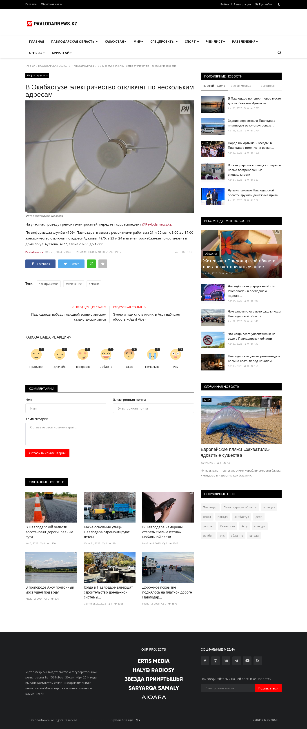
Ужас (129, 367)
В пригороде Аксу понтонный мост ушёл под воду (49, 589)
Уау (175, 367)
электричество (48, 284)
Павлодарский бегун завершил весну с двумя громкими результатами (240, 452)
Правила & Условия (264, 720)
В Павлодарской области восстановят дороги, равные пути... (49, 532)
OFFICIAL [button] (35, 53)
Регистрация (242, 4)
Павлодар (210, 507)
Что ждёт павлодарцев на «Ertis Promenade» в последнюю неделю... (251, 290)
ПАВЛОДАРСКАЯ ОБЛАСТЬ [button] (73, 41)
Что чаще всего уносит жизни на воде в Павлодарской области (252, 336)
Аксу (244, 526)
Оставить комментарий (47, 453)
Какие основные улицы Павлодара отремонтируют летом (106, 532)
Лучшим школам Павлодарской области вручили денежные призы (253, 192)
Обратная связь (51, 4)
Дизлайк (59, 367)
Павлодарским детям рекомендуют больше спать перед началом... (254, 358)
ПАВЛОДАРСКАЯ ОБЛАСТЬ (54, 65)
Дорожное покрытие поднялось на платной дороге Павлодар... (167, 592)
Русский (264, 4)
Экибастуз (241, 517)
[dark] (279, 4)
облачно (237, 536)
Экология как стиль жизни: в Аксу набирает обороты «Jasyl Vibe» (146, 316)
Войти (224, 4)
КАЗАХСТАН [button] (114, 41)
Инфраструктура (83, 65)
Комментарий (36, 419)
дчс (222, 536)
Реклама (31, 4)
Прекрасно (83, 367)
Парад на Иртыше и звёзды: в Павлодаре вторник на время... (251, 145)
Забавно (106, 367)
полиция (269, 507)
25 (180, 349)
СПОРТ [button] (191, 41)
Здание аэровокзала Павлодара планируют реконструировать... (251, 123)
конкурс (259, 526)
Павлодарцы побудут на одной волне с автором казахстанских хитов (68, 316)
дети (258, 517)
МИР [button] (137, 41)
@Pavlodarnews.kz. (157, 224)
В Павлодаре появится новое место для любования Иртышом (254, 101)
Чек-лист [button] (214, 41)
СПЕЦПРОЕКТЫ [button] (162, 41)
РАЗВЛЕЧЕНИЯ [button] (244, 41)
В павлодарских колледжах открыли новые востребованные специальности (254, 169)
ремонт (94, 284)
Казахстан (227, 526)
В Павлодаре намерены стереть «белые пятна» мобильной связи (162, 532)
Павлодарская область (240, 507)
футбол (208, 536)
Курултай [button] (60, 53)
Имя (28, 399)
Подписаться (268, 688)
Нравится (36, 367)
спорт (207, 517)
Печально (152, 367)
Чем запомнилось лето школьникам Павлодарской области (254, 314)
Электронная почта (129, 399)
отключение (73, 284)
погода (223, 517)
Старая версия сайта (96, 720)
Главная (36, 41)
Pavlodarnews (34, 252)
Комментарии (41, 388)
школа (254, 536)
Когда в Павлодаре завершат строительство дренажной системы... (108, 592)
